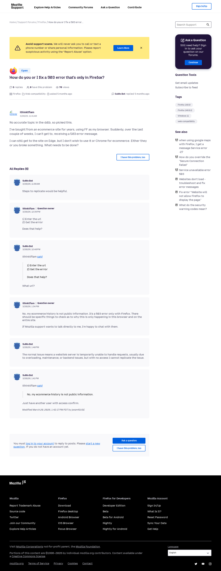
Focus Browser (67, 528)
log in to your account (40, 443)
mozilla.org (17, 563)
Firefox (42, 22)
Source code (17, 511)
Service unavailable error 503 (195, 172)
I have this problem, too (133, 157)
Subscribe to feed (186, 87)
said (40, 256)
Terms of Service (38, 563)
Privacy (58, 563)
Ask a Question (110, 7)
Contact (87, 563)
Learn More (123, 48)
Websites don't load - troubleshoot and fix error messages (192, 183)
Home (13, 22)
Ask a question (129, 440)
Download (64, 505)
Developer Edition (114, 505)
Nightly (107, 523)
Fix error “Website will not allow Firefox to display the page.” (193, 196)
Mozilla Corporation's (29, 546)
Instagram (210, 564)
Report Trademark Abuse (25, 505)
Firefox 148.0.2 (185, 110)
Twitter (14, 517)
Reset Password (157, 517)
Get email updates (186, 82)
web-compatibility (186, 121)
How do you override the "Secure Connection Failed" (194, 161)
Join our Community (22, 523)
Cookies (73, 563)
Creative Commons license (28, 556)
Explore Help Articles (47, 7)
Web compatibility (35, 94)
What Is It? (154, 511)
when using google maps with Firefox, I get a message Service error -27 (195, 146)
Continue (193, 62)
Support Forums (27, 22)
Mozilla (18, 483)
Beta (105, 511)
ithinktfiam (27, 112)
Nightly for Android (115, 528)
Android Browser (68, 517)
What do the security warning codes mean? (193, 207)
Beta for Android (113, 517)
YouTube (203, 564)
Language (173, 546)
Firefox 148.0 (184, 105)
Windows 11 (183, 116)
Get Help (152, 528)
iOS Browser (66, 523)
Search (207, 24)
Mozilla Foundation (88, 546)
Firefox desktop (68, 511)
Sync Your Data (156, 523)
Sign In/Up (201, 6)
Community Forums (80, 7)
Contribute (135, 7)
